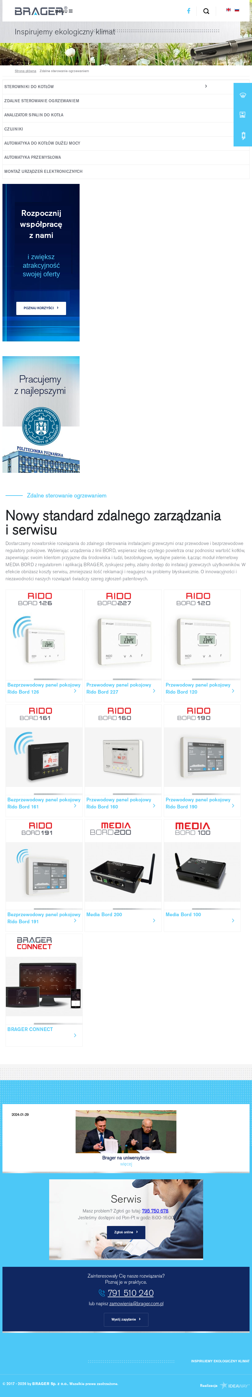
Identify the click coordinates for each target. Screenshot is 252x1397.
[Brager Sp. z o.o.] (41, 14)
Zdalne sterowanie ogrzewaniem (41, 101)
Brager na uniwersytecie (81, 1139)
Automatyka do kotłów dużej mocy (42, 144)
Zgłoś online (126, 1232)
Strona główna (25, 71)
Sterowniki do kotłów (29, 87)
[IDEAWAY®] (234, 1386)
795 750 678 (155, 1211)
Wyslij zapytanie (126, 1319)
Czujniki (13, 129)
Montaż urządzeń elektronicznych (43, 172)
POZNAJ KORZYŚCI (41, 308)
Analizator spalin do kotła (33, 115)
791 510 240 (131, 1292)
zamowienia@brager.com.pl (136, 1303)
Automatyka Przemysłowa (32, 158)
